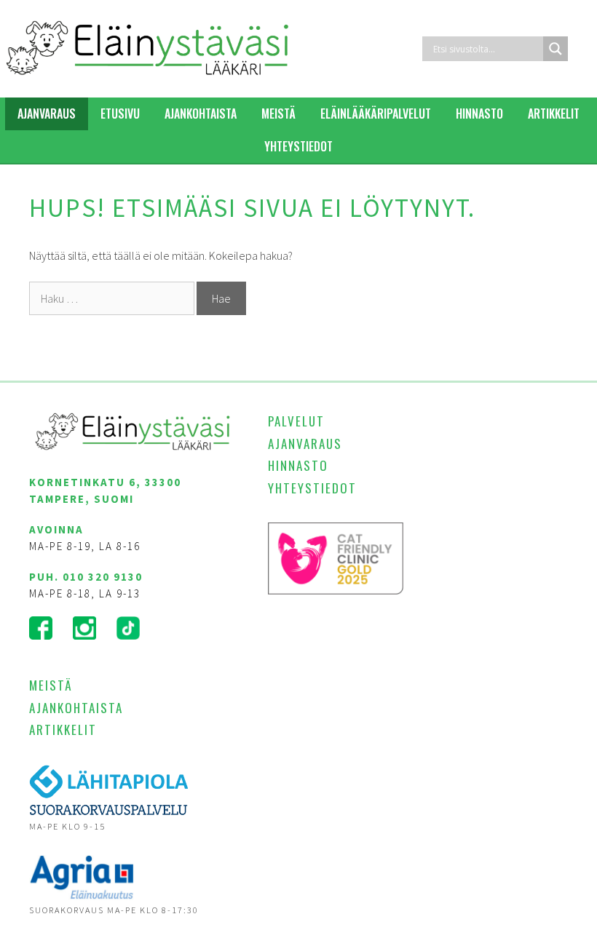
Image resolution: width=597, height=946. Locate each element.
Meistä (278, 113)
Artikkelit (554, 113)
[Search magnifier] (555, 48)
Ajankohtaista (201, 113)
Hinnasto (479, 113)
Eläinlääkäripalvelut (375, 113)
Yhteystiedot (298, 146)
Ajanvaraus (46, 113)
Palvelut (296, 421)
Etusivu (120, 113)
